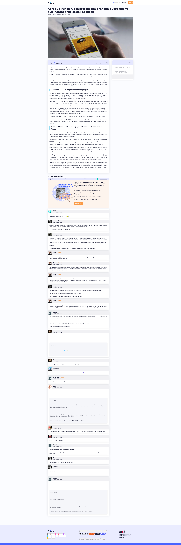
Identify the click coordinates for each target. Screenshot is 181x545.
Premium (131, 2)
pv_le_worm (56, 377)
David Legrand (53, 62)
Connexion (124, 2)
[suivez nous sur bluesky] (80, 534)
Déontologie (82, 539)
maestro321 (56, 220)
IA (64, 534)
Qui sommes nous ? (83, 531)
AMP (64, 155)
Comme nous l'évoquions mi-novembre (59, 74)
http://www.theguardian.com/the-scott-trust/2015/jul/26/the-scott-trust (67, 420)
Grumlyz (55, 457)
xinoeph (55, 436)
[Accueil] (52, 3)
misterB (55, 386)
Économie (53, 534)
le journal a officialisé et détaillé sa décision (63, 93)
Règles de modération (90, 539)
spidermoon (56, 368)
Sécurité (49, 537)
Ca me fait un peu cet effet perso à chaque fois (59, 381)
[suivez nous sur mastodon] (83, 534)
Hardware (61, 534)
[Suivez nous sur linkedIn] (88, 534)
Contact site (99, 531)
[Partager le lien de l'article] (130, 63)
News (55, 155)
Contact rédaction (92, 531)
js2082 (55, 312)
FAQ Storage (97, 539)
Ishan (54, 233)
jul (53, 331)
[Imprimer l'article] (106, 63)
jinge (54, 210)
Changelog (103, 539)
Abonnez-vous (78, 203)
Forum (105, 531)
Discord (103, 533)
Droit (49, 534)
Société (53, 537)
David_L (55, 252)
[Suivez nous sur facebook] (85, 534)
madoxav (55, 427)
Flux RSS (92, 533)
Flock (57, 534)
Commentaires (118, 77)
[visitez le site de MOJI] (122, 532)
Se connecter (103, 179)
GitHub (98, 533)
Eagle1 (54, 444)
